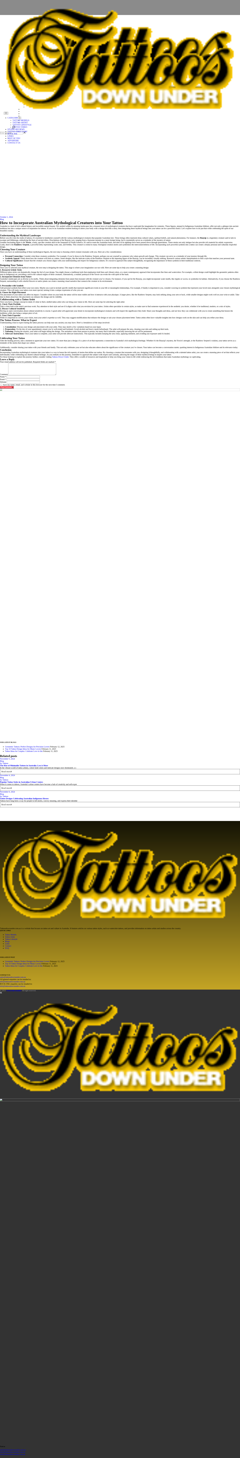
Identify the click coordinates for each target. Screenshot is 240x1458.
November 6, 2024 (7, 792)
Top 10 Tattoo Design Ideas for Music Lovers (23, 749)
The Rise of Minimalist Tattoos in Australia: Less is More (24, 765)
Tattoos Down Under (60, 357)
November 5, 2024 (7, 759)
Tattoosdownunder (14, 991)
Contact (8, 946)
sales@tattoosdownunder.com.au (13, 977)
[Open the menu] (6, 113)
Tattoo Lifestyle (11, 939)
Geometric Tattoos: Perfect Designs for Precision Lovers (27, 747)
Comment (4, 374)
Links (7, 944)
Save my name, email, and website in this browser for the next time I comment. (34, 385)
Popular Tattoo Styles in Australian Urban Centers (21, 782)
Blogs (7, 941)
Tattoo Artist (10, 937)
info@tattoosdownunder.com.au (12, 982)
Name (3, 377)
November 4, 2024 (7, 775)
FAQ (7, 948)
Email (3, 379)
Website (3, 382)
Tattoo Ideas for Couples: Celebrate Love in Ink (24, 751)
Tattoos (4, 763)
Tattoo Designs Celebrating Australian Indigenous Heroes (24, 798)
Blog (2, 219)
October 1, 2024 (6, 217)
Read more (6, 771)
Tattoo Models (10, 935)
